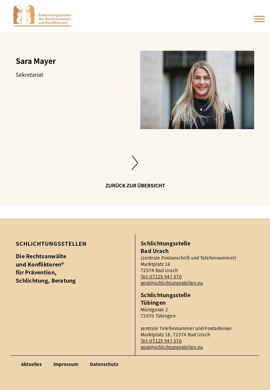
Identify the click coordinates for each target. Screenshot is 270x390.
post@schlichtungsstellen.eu (172, 283)
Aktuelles (31, 364)
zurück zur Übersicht (135, 185)
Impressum (65, 364)
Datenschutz (104, 364)
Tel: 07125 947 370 (161, 276)
